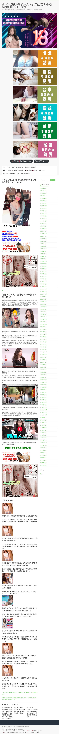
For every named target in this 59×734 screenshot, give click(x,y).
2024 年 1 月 (43, 259)
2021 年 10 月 (43, 324)
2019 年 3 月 (43, 402)
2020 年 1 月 (43, 377)
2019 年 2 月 (43, 405)
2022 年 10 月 (43, 294)
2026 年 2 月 (43, 203)
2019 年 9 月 (43, 387)
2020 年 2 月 (43, 374)
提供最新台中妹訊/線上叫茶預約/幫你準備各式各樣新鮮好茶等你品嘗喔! (19, 698)
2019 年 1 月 (43, 407)
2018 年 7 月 (43, 422)
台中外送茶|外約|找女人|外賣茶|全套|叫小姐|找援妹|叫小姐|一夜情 (27, 6)
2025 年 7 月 (43, 213)
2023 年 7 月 (43, 271)
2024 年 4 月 (43, 251)
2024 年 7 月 (43, 243)
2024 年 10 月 (43, 236)
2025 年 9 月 (43, 208)
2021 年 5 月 (43, 337)
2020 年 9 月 (43, 357)
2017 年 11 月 (43, 442)
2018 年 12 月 (43, 410)
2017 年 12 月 (43, 440)
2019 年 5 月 (43, 397)
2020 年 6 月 (43, 364)
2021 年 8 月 (43, 329)
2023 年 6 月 (43, 274)
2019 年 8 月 (43, 390)
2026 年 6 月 (43, 193)
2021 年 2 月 (43, 344)
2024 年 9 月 (43, 238)
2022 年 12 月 (43, 289)
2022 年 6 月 (43, 304)
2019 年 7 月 (43, 392)
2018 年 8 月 (43, 420)
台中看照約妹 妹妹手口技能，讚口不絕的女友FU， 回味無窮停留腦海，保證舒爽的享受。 (19, 703)
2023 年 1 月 (43, 286)
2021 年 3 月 (43, 342)
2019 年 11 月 (43, 382)
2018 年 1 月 (43, 437)
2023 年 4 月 (43, 279)
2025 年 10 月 (43, 206)
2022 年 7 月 (43, 301)
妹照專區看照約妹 (17, 167)
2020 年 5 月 (43, 367)
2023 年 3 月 (43, 281)
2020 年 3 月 (43, 372)
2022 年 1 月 (43, 316)
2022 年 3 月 (43, 311)
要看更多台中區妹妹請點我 (15, 454)
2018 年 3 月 (43, 432)
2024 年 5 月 (43, 248)
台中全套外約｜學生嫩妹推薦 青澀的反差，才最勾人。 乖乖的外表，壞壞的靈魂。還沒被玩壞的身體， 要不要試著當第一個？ (7, 718)
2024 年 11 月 (43, 233)
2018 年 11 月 (43, 412)
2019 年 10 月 (43, 385)
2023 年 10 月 (43, 264)
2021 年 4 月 (43, 339)
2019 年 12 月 (43, 379)
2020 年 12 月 (43, 349)
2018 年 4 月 (43, 430)
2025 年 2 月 (43, 226)
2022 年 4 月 (43, 309)
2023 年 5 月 (43, 276)
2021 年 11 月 (43, 322)
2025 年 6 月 (43, 216)
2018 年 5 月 (43, 427)
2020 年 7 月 (43, 362)
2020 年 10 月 (43, 354)
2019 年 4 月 (43, 400)
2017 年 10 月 (43, 445)
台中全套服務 (14, 236)
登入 (4, 167)
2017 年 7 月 (43, 453)
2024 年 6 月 (43, 246)
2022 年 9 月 (43, 296)
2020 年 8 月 (43, 359)
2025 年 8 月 (43, 211)
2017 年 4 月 (43, 460)
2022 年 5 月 (43, 306)
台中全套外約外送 (12, 233)
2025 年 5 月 (43, 218)
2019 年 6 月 (43, 395)
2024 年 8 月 (43, 241)
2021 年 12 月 (43, 319)
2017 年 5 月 (43, 458)
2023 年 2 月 (43, 284)
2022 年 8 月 (43, 299)
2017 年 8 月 (43, 450)
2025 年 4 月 (43, 221)
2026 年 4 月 (43, 198)
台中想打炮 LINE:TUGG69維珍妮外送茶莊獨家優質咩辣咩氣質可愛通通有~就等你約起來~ (32, 717)
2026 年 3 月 (43, 201)
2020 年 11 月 (43, 352)
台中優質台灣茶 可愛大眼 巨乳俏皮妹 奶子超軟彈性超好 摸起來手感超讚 (19, 715)
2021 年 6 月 (43, 334)
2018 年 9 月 (43, 417)
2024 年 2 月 (43, 256)
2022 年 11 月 (43, 291)
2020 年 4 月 (43, 369)
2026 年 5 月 (43, 196)
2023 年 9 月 (43, 266)
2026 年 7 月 (43, 190)
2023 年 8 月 (43, 269)
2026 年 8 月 (43, 188)
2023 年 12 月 (43, 261)
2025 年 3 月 (43, 223)
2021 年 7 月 (43, 332)
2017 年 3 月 (43, 463)
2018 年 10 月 (43, 415)
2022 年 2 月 (43, 314)
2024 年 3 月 (43, 253)
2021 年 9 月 (43, 327)
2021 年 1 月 (43, 347)
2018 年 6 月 (43, 425)
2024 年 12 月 (43, 231)
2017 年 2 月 (43, 465)
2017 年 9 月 (43, 447)
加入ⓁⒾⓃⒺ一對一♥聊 (41, 161)
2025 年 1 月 (43, 228)
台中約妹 (4, 231)
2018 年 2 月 (43, 435)
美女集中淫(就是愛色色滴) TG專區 (22, 161)
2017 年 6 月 (43, 455)
